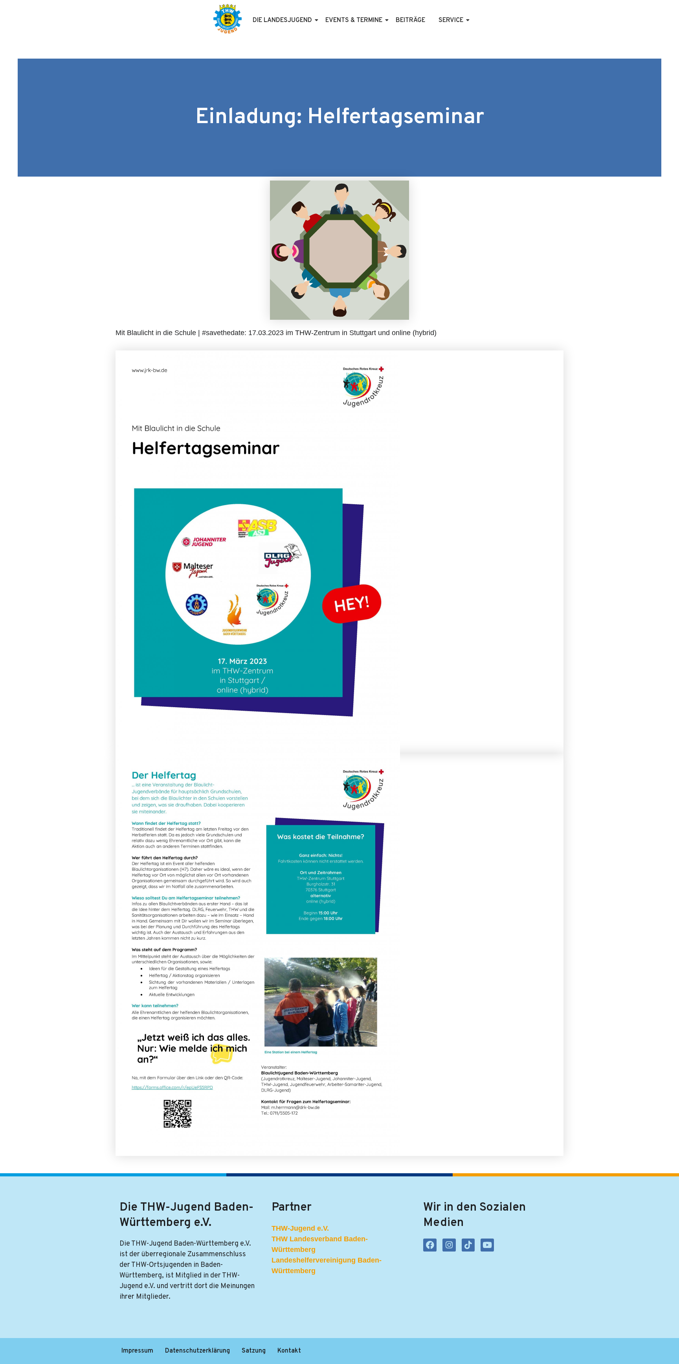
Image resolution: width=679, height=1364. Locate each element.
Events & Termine (353, 20)
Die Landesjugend (282, 20)
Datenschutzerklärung (197, 1351)
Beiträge (410, 20)
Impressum (137, 1351)
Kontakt (289, 1351)
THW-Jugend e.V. (300, 1228)
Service (451, 20)
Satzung (254, 1351)
